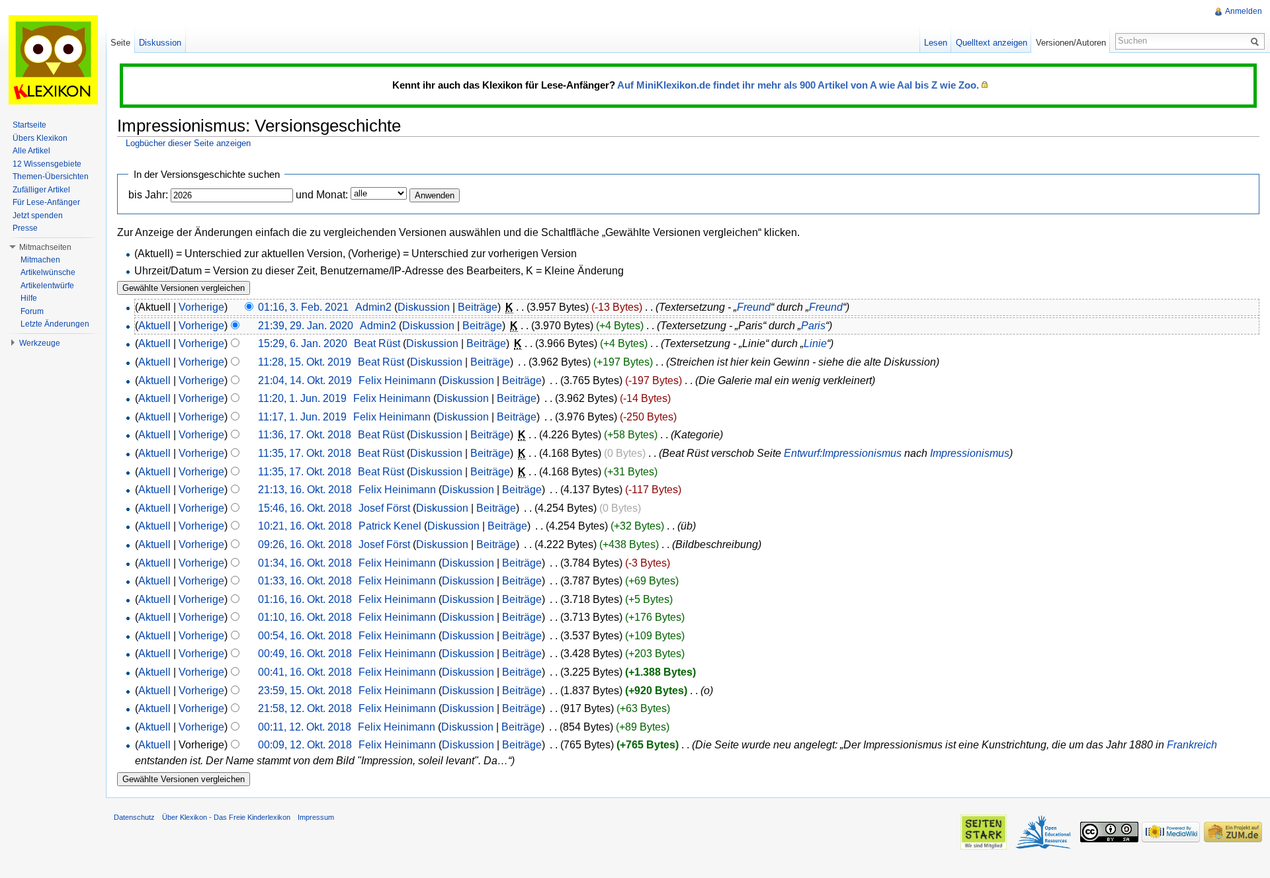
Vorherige (201, 307)
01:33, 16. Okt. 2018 (305, 580)
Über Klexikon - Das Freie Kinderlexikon (226, 817)
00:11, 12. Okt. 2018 (304, 727)
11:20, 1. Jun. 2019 (302, 398)
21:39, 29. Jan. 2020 (305, 325)
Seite (120, 43)
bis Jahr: (148, 194)
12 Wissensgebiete (47, 164)
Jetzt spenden (38, 215)
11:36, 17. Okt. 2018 (304, 434)
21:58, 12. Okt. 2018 (305, 708)
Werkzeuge (39, 343)
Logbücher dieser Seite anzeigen (188, 143)
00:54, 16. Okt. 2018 (305, 635)
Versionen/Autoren (1071, 43)
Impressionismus (969, 453)
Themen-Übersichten (51, 176)
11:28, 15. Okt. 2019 (304, 362)
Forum (32, 311)
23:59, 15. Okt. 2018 (305, 690)
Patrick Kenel (390, 526)
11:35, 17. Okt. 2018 (304, 453)
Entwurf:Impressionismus (843, 453)
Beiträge (477, 307)
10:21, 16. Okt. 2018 (305, 526)
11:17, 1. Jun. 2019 (302, 416)
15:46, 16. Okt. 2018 (305, 508)
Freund (754, 307)
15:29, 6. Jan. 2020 (302, 343)
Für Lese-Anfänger (46, 202)
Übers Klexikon (40, 138)
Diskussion (424, 307)
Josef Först (384, 508)
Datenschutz (134, 817)
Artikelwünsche (48, 272)
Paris (813, 325)
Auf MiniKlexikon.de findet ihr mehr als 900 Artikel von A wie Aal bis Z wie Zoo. (798, 85)
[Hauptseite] (53, 59)
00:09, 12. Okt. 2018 (305, 744)
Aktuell (154, 325)
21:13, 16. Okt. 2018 (305, 489)
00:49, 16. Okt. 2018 (305, 653)
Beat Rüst (377, 343)
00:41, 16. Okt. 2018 (305, 672)
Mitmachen (40, 259)
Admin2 (373, 307)
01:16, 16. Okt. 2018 (305, 599)
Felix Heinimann (397, 380)
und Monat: (322, 194)
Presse (25, 228)
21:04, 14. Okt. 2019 (305, 380)
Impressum (316, 817)
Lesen (935, 43)
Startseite (29, 125)
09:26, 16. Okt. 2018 (305, 544)
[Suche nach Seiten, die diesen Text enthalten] (1256, 41)
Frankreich (1192, 744)
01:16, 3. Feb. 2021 (303, 307)
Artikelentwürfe (47, 285)
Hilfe (29, 298)
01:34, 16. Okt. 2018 (305, 563)
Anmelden (1243, 11)
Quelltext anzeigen (991, 43)
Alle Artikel (31, 150)
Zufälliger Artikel (41, 189)
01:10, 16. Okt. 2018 (305, 617)
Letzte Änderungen (55, 324)
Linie (815, 343)
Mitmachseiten (45, 247)
